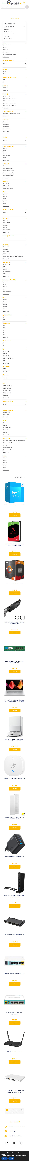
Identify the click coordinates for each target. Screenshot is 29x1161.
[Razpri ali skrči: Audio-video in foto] (24, 27)
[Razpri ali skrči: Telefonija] (24, 36)
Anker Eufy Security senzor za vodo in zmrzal (14, 778)
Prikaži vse (6, 57)
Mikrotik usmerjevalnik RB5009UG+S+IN (14, 934)
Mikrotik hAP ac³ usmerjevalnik (14, 1051)
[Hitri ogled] (24, 488)
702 (13, 1112)
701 (22, 1109)
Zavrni (11, 1158)
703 (16, 1112)
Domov (12, 18)
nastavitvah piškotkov (21, 1155)
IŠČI (27, 7)
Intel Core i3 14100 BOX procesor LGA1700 (14, 505)
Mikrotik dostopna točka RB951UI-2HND (14, 973)
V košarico (14, 515)
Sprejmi (4, 1158)
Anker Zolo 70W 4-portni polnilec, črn (14, 856)
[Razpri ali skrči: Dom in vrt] (24, 29)
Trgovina (17, 18)
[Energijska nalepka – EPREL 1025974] (23, 814)
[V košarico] (24, 483)
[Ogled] (24, 486)
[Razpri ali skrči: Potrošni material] (24, 34)
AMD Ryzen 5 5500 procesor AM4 (14, 583)
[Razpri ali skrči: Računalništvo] (24, 39)
